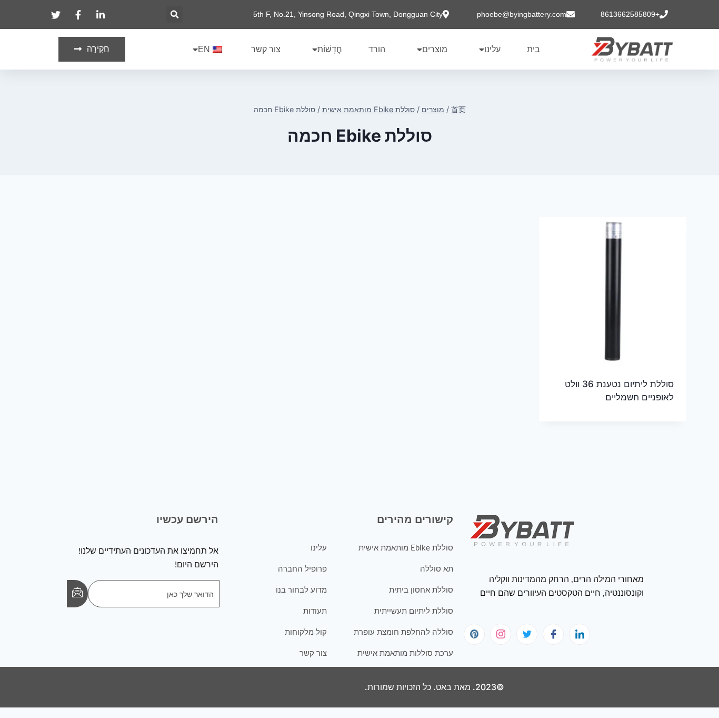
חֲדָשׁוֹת (329, 49)
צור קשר (266, 49)
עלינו (492, 49)
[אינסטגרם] (500, 634)
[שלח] (77, 593)
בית (533, 49)
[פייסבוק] (553, 634)
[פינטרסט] (474, 634)
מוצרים (434, 49)
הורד (376, 49)
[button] (174, 14)
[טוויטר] (526, 634)
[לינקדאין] (579, 634)
